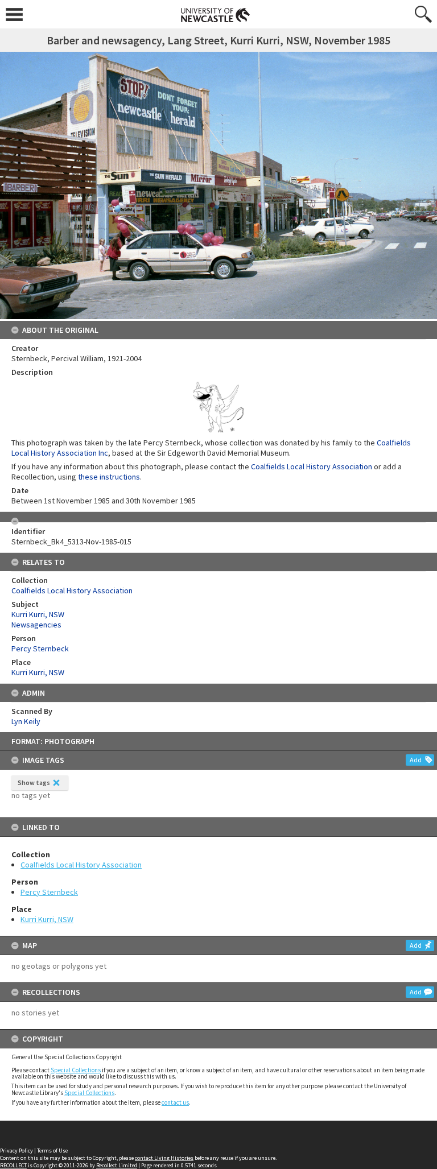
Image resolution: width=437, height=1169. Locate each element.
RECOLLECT (13, 1165)
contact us (175, 1102)
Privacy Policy (16, 1150)
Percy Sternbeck (49, 892)
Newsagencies (36, 624)
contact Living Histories (164, 1158)
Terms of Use (52, 1150)
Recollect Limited (116, 1165)
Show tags (34, 782)
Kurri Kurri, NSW (46, 919)
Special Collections (76, 1070)
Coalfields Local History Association (81, 865)
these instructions (109, 477)
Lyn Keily (25, 721)
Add (416, 759)
